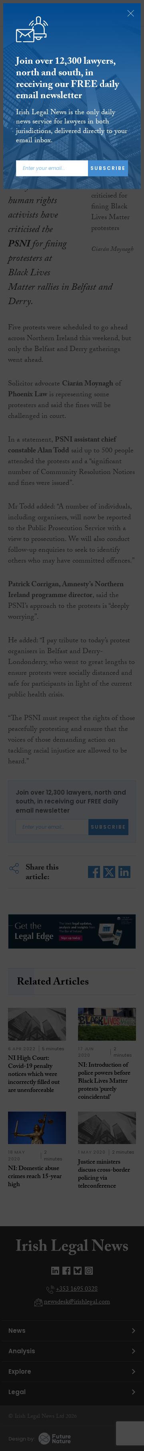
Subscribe (108, 168)
